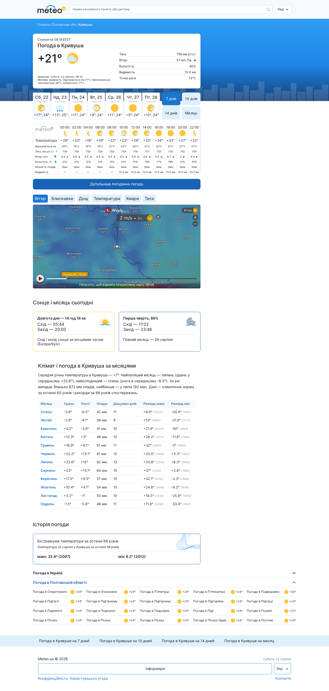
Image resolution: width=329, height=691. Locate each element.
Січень (46, 412)
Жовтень (48, 487)
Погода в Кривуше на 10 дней (125, 641)
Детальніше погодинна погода (116, 184)
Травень (47, 445)
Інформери (155, 668)
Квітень (47, 437)
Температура (107, 198)
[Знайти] (268, 9)
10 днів (191, 98)
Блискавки (62, 198)
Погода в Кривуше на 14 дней (188, 641)
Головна (44, 24)
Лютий (46, 420)
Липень (47, 462)
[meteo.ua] (53, 9)
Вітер (40, 198)
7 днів (171, 98)
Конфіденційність (53, 678)
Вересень (49, 479)
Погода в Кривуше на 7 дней (64, 641)
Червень (48, 453)
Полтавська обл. (64, 24)
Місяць (191, 113)
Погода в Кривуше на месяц (249, 641)
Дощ (83, 198)
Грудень (47, 504)
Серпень (48, 470)
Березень (49, 428)
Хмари (132, 198)
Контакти (283, 678)
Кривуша (85, 24)
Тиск (149, 198)
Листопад (49, 495)
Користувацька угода (89, 678)
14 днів (171, 113)
